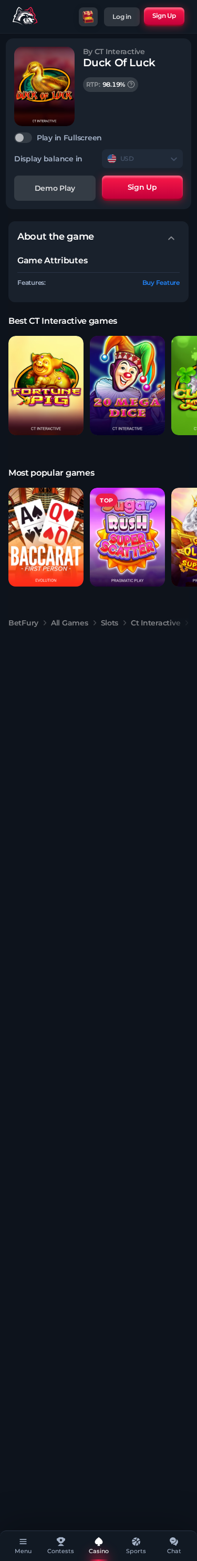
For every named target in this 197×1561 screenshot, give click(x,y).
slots (110, 623)
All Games (69, 623)
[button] (46, 385)
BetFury (23, 623)
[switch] (98, 137)
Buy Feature (161, 282)
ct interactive (155, 623)
